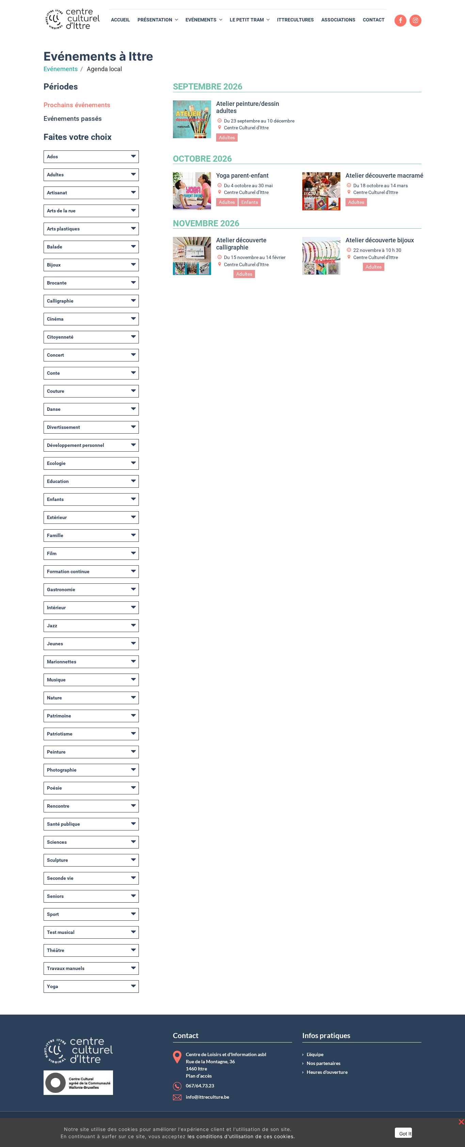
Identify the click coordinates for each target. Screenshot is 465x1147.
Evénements (61, 69)
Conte (53, 373)
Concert (55, 355)
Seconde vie (60, 878)
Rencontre (58, 806)
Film (52, 553)
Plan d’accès (199, 1076)
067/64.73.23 (200, 1085)
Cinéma (55, 319)
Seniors (55, 896)
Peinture (56, 752)
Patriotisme (60, 734)
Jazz (52, 625)
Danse (54, 409)
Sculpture (57, 860)
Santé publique (63, 824)
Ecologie (56, 463)
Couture (55, 391)
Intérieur (56, 607)
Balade (54, 246)
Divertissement (63, 427)
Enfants (55, 499)
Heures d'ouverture (327, 1072)
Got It (405, 1133)
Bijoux (54, 265)
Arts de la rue (61, 210)
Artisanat (57, 192)
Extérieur (57, 517)
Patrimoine (59, 715)
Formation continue (68, 571)
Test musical (61, 932)
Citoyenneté (60, 337)
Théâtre (55, 950)
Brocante (57, 283)
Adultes (55, 174)
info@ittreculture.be (207, 1097)
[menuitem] (120, 20)
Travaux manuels (65, 968)
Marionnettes (61, 661)
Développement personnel (75, 445)
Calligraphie (60, 301)
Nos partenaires (323, 1063)
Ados (52, 156)
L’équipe (315, 1054)
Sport (53, 914)
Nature (54, 697)
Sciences (57, 842)
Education (58, 481)
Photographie (62, 770)
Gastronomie (61, 589)
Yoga (52, 986)
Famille (55, 535)
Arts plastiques (63, 228)
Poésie (54, 788)
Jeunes (55, 643)
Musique (56, 679)
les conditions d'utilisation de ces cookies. (241, 1136)
